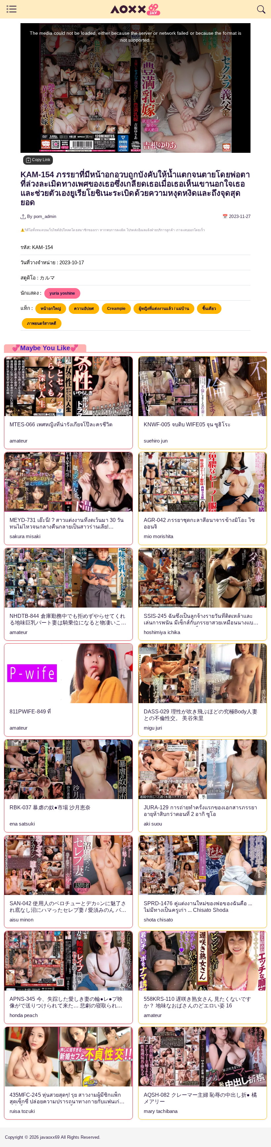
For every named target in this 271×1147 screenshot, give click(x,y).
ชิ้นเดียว (209, 308)
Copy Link (40, 159)
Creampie (116, 308)
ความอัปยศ (84, 308)
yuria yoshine (62, 293)
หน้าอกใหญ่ (51, 308)
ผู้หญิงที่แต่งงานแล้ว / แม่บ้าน (164, 308)
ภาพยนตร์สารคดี (41, 323)
